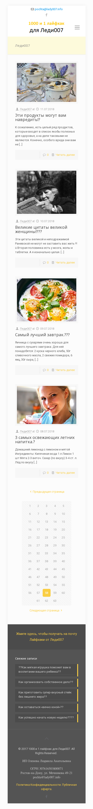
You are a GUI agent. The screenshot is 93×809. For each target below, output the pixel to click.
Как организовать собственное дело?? (46, 682)
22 (38, 537)
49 (54, 577)
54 (54, 585)
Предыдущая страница (48, 491)
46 (29, 577)
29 (54, 545)
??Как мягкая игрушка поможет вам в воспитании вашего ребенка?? (45, 669)
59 (54, 593)
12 (38, 521)
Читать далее (65, 154)
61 (38, 600)
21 (29, 537)
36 (29, 561)
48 (46, 577)
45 (63, 569)
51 (29, 585)
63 (54, 600)
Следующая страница (44, 610)
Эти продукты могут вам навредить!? (40, 117)
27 (38, 545)
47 (38, 577)
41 (29, 569)
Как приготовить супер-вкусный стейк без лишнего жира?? (45, 694)
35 (63, 553)
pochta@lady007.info (49, 9)
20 (63, 529)
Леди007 (26, 109)
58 (46, 593)
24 (54, 537)
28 (46, 545)
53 (46, 585)
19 (54, 529)
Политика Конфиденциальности (38, 784)
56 (29, 593)
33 (46, 553)
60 (63, 593)
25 (63, 537)
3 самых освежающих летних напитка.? (44, 439)
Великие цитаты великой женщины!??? (41, 229)
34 (54, 553)
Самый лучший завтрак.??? (42, 334)
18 (46, 529)
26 (29, 545)
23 (46, 537)
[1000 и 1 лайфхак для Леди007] (46, 27)
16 (29, 529)
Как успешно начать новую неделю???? (46, 717)
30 (63, 545)
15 (63, 521)
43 (46, 569)
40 (63, 561)
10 (63, 513)
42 (38, 569)
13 (46, 521)
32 (38, 553)
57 (38, 593)
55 (63, 585)
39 (54, 561)
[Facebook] (46, 15)
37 (38, 561)
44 (54, 569)
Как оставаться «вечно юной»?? (41, 707)
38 (46, 561)
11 (29, 521)
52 (38, 585)
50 (63, 577)
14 (54, 521)
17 (38, 529)
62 (46, 600)
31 (29, 553)
